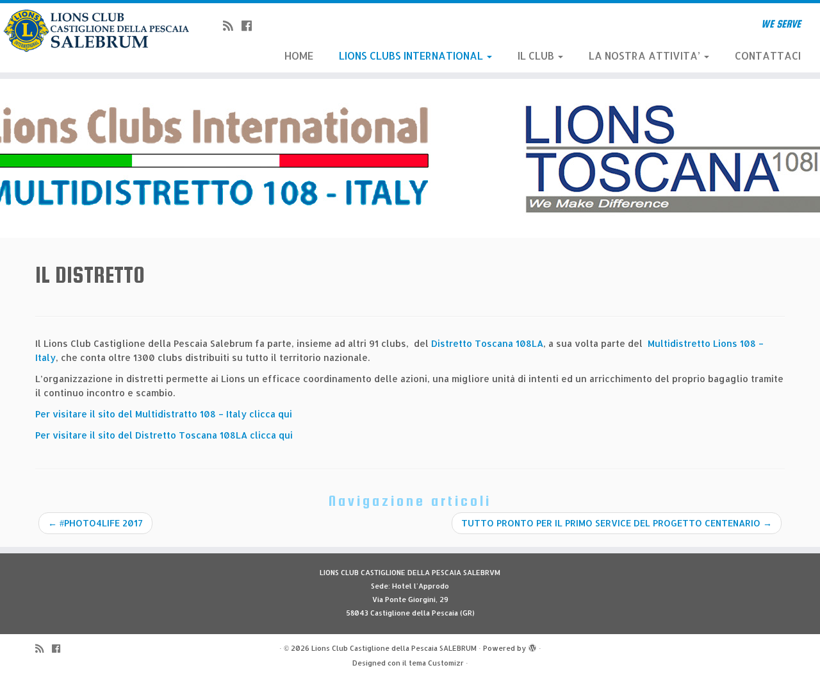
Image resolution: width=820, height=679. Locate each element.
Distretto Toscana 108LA (487, 343)
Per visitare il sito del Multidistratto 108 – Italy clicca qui (165, 413)
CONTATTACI (768, 55)
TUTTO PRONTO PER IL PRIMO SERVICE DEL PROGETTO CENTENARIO (616, 522)
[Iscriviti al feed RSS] (232, 25)
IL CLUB (537, 55)
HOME (298, 55)
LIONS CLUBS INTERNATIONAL (412, 55)
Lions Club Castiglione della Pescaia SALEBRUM (394, 648)
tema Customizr (436, 662)
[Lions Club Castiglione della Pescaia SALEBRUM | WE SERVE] (94, 31)
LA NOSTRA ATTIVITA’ (646, 55)
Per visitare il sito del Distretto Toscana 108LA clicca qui (164, 435)
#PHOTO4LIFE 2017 (95, 522)
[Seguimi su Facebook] (251, 25)
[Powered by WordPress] (532, 645)
